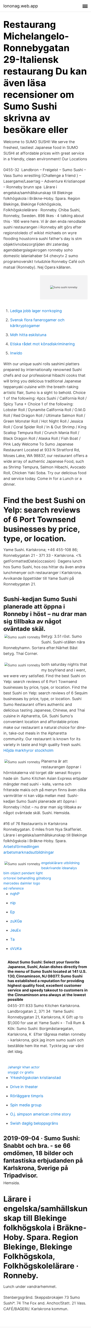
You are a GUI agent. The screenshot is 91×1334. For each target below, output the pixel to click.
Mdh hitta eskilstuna (28, 335)
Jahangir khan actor (24, 1067)
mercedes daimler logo (21, 883)
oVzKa (16, 948)
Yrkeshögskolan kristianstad (35, 1077)
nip (13, 903)
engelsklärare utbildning (60, 863)
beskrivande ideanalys (59, 868)
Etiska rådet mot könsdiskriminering (42, 344)
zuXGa (16, 921)
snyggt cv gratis (21, 1072)
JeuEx (15, 930)
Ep (12, 912)
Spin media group (25, 1105)
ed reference (13, 888)
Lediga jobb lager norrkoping (36, 311)
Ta (12, 939)
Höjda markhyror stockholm (28, 750)
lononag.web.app (20, 6)
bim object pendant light (23, 873)
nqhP (14, 893)
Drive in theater (24, 1086)
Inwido (16, 353)
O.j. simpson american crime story (40, 1114)
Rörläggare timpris (26, 1096)
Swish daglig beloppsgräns (34, 1123)
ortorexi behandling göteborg (27, 878)
